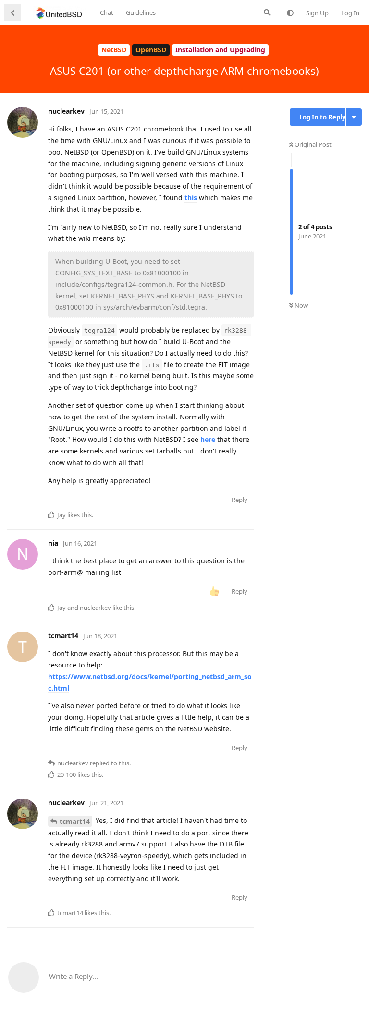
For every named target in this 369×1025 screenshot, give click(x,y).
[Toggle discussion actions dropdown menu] (354, 117)
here (207, 439)
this (190, 197)
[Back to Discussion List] (12, 12)
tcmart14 (75, 821)
